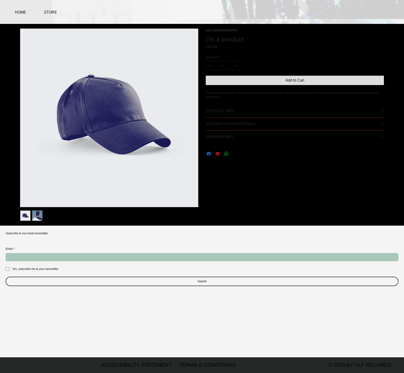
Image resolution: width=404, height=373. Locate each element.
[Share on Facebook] (209, 154)
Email (10, 248)
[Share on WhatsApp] (226, 154)
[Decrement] (209, 66)
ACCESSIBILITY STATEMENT (136, 365)
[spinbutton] (222, 66)
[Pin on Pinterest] (217, 154)
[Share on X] (235, 154)
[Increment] (236, 66)
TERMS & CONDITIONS (207, 365)
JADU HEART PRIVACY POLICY (55, 365)
